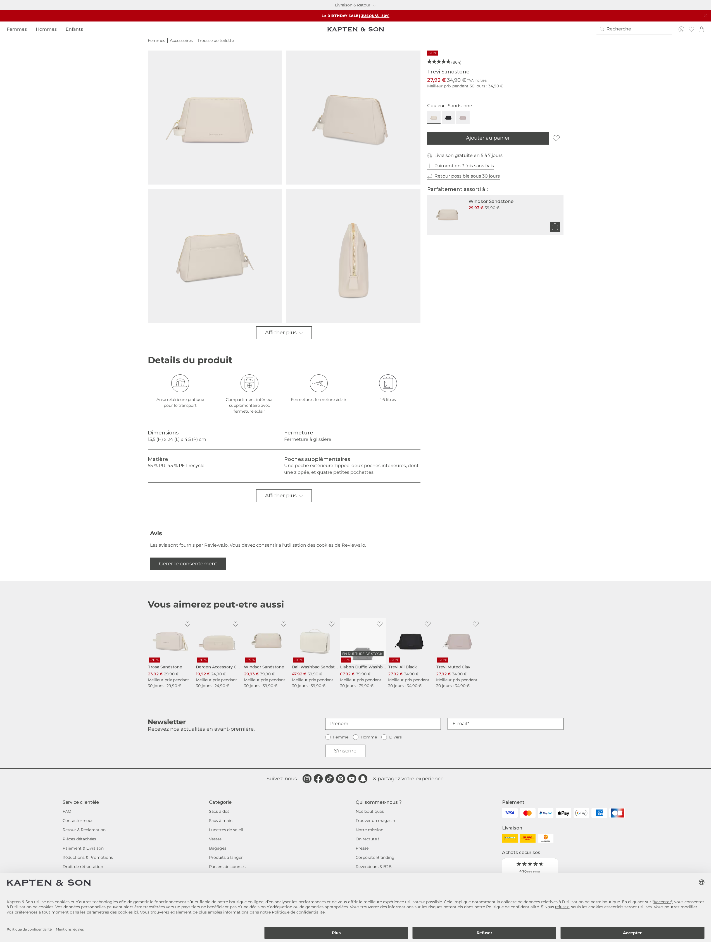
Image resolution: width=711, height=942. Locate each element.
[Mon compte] (681, 29)
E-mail (460, 723)
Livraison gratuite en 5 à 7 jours (468, 155)
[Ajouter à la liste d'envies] (556, 138)
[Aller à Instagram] (307, 778)
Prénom (339, 723)
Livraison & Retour (352, 5)
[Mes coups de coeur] (691, 29)
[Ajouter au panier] (555, 227)
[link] (171, 653)
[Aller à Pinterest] (340, 778)
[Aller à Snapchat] (362, 778)
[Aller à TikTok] (329, 778)
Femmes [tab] (17, 29)
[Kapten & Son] (355, 29)
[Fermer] (705, 15)
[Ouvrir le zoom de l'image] (215, 118)
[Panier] (701, 29)
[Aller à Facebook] (318, 778)
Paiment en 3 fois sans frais (464, 165)
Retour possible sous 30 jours (467, 176)
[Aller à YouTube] (351, 778)
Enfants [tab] (74, 29)
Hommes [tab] (46, 29)
